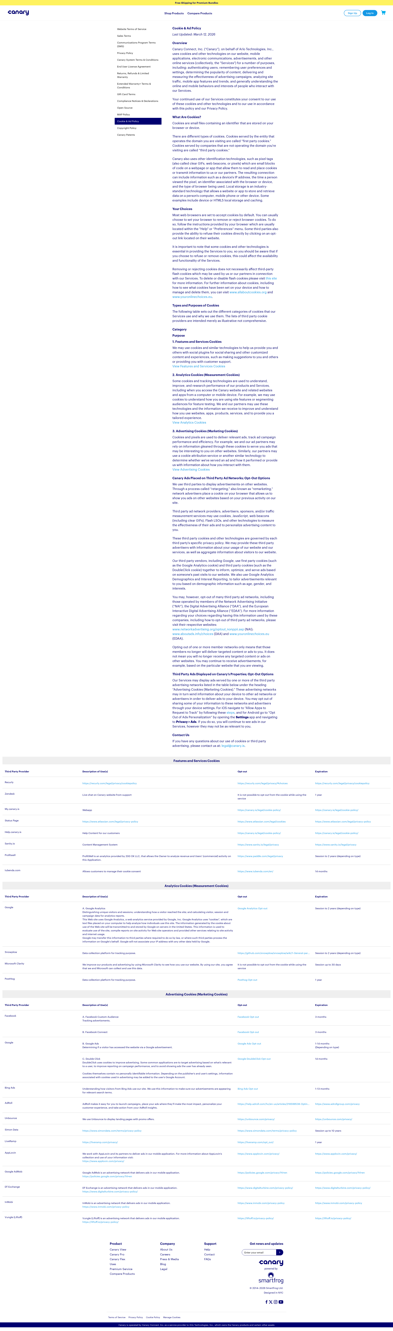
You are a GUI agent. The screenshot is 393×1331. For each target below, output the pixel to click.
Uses (113, 1264)
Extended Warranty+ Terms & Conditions (134, 85)
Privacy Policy (125, 53)
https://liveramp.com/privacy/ (100, 1142)
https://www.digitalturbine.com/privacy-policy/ (110, 1191)
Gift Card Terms (126, 94)
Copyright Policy (126, 128)
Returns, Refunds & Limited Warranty (133, 75)
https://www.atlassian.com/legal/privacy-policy (110, 821)
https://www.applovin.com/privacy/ (259, 1153)
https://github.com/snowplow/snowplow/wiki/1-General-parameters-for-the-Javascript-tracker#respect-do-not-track (274, 953)
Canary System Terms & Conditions (137, 59)
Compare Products (199, 13)
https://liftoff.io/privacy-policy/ (100, 1221)
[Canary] (14, 13)
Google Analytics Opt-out (252, 908)
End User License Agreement (134, 66)
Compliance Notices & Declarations (137, 100)
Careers (165, 1254)
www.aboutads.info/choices (192, 633)
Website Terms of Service (131, 29)
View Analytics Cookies (189, 422)
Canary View (118, 1249)
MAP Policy (123, 114)
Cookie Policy (153, 1317)
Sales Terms (124, 35)
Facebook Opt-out (248, 1016)
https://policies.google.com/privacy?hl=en (107, 1176)
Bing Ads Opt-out (248, 1088)
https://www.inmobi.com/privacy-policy (105, 1206)
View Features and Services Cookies (198, 366)
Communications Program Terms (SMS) (136, 44)
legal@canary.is (233, 745)
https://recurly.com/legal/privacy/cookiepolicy (109, 783)
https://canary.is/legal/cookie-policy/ (259, 810)
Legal (163, 1269)
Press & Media (169, 1259)
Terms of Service (116, 1317)
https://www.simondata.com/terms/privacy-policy (112, 1130)
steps (231, 712)
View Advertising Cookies (191, 469)
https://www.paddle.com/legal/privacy (260, 856)
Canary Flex (117, 1259)
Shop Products (174, 13)
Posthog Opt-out (247, 979)
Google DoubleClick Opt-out (254, 1058)
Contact (209, 1254)
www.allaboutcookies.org (248, 292)
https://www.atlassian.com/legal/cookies (262, 821)
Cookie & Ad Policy (128, 121)
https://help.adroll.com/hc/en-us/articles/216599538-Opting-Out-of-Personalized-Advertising (274, 1103)
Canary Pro (117, 1254)
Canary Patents (126, 134)
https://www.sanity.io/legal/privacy (335, 844)
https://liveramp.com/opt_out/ (256, 1142)
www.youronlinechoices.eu (192, 296)
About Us (166, 1249)
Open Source (124, 107)
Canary (383, 13)
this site (271, 278)
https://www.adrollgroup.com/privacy (337, 1103)
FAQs (207, 1259)
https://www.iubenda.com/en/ (255, 871)
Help (207, 1249)
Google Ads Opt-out (249, 1043)
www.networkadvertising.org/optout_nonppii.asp (208, 629)
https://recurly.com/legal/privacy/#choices (263, 783)
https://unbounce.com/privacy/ (256, 1119)
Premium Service (121, 1269)
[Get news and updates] (279, 1252)
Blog (163, 1264)
